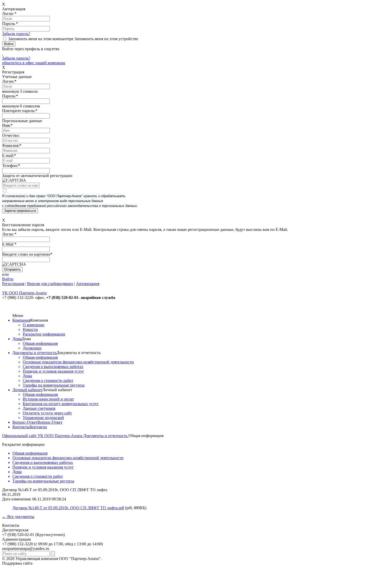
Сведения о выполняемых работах (53, 366)
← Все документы (18, 516)
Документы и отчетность (34, 352)
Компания (21, 320)
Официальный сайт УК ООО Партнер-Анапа (42, 435)
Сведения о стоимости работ (48, 380)
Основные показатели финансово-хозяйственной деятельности (78, 362)
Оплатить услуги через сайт (47, 413)
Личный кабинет (27, 390)
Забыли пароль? (16, 33)
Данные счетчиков (39, 408)
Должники (32, 348)
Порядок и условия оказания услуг (53, 371)
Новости (30, 329)
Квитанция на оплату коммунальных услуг (61, 404)
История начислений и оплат (48, 399)
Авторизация (87, 283)
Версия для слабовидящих (50, 283)
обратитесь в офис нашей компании (33, 63)
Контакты (21, 427)
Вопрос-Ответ (24, 422)
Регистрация (13, 283)
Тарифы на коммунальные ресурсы (54, 385)
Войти (7, 279)
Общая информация (40, 343)
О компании (33, 325)
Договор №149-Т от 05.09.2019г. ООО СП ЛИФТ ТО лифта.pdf (68, 508)
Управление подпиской (43, 417)
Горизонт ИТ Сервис (52, 563)
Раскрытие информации (44, 334)
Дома (17, 339)
